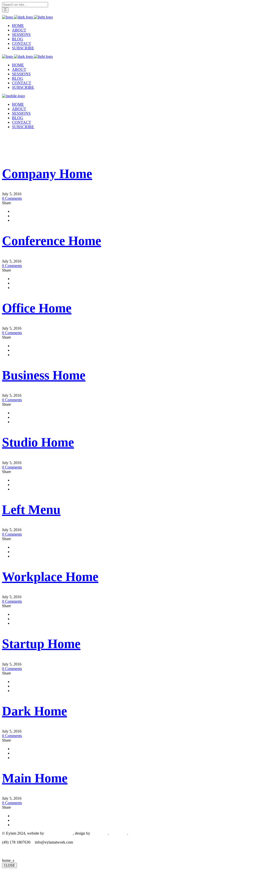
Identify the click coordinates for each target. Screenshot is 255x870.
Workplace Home (50, 577)
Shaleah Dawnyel (59, 833)
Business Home (43, 375)
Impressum (118, 833)
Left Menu (31, 509)
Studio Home (38, 442)
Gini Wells (99, 833)
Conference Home (51, 241)
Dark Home (34, 711)
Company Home (47, 174)
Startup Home (41, 644)
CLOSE (9, 865)
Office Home (36, 308)
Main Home (34, 778)
